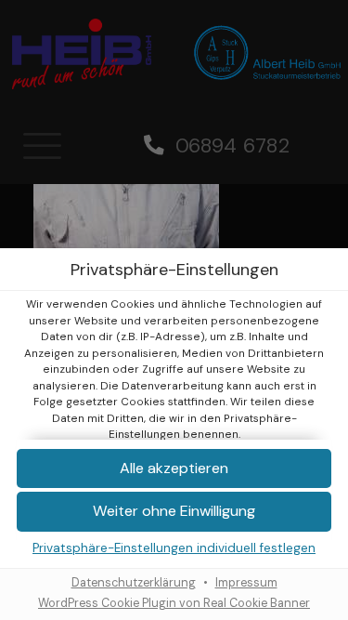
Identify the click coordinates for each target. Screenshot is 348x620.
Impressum (246, 582)
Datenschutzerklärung (133, 582)
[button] (174, 512)
